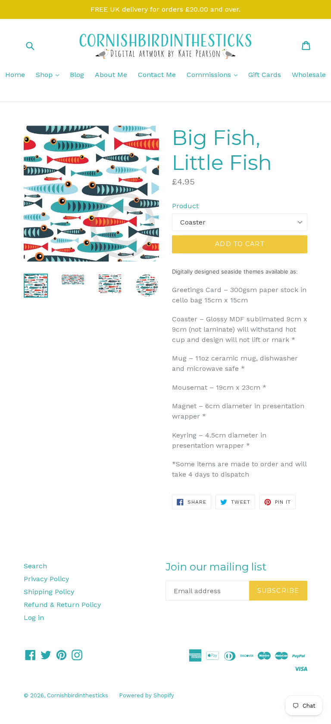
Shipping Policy (49, 592)
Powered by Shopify (146, 695)
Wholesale (309, 75)
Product (185, 206)
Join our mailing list (216, 567)
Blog (77, 75)
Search (35, 566)
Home (15, 75)
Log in (34, 617)
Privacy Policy (46, 579)
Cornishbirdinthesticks (77, 695)
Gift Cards (264, 75)
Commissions (214, 74)
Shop (49, 74)
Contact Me (157, 75)
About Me (111, 75)
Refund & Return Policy (62, 605)
